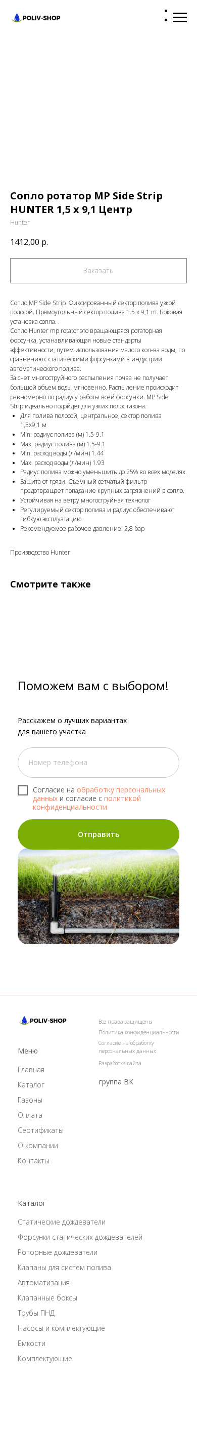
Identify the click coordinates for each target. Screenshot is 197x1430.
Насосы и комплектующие (61, 1328)
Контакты (34, 1160)
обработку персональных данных (99, 794)
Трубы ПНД (36, 1313)
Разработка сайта (119, 1063)
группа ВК (116, 1081)
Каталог (31, 1084)
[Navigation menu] (180, 18)
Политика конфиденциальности (138, 1032)
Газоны (30, 1100)
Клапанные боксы (47, 1297)
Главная (31, 1069)
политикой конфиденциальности (87, 802)
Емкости (31, 1343)
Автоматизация (44, 1282)
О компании (38, 1145)
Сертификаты (41, 1130)
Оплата (30, 1115)
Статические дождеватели (62, 1222)
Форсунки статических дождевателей (80, 1237)
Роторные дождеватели (57, 1252)
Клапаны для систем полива (64, 1267)
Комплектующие (45, 1358)
